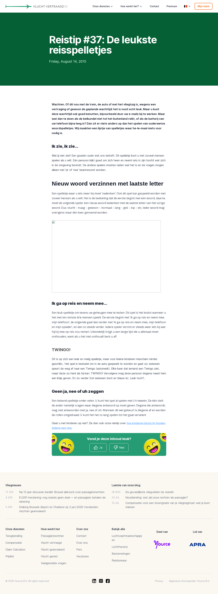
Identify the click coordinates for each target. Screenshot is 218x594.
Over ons (82, 542)
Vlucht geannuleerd (53, 549)
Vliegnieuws (13, 485)
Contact (154, 6)
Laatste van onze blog (126, 485)
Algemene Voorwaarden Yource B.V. (189, 581)
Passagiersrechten (52, 536)
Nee (121, 447)
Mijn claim (203, 6)
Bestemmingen (121, 553)
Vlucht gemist (49, 556)
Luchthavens (120, 546)
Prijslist (9, 556)
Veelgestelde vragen (53, 563)
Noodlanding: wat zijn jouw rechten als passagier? (156, 497)
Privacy (159, 581)
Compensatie (13, 542)
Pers (79, 549)
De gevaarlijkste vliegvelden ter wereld (149, 492)
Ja (100, 447)
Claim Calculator (15, 549)
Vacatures (82, 556)
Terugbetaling (13, 536)
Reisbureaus (119, 560)
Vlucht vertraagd (51, 542)
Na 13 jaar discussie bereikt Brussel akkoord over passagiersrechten (61, 492)
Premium (172, 6)
